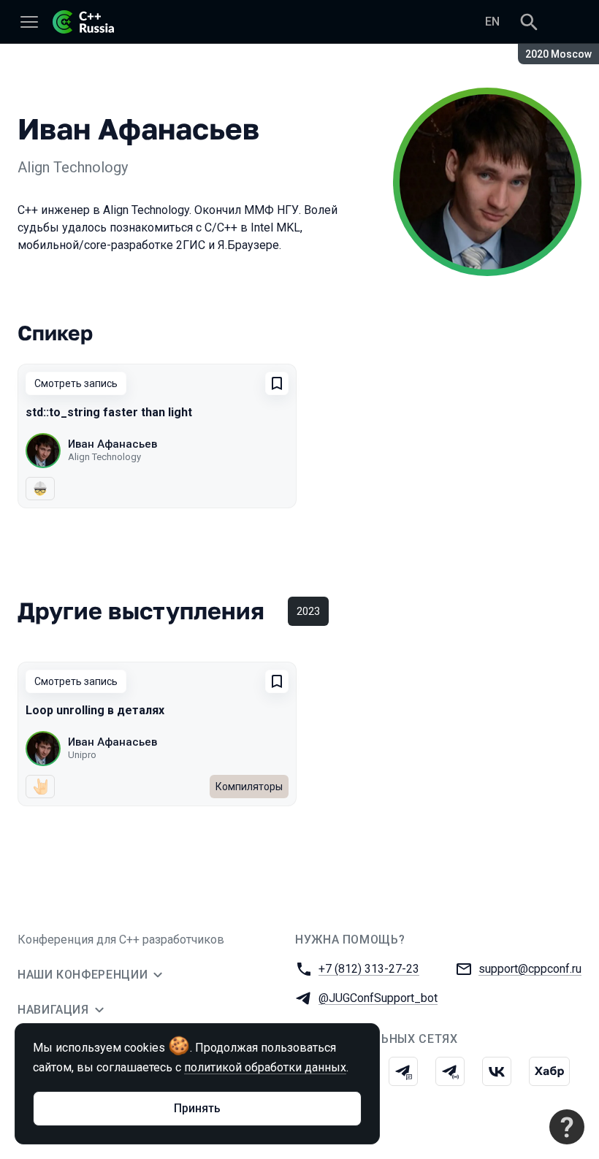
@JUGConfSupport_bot (378, 998)
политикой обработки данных (265, 1067)
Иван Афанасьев (112, 444)
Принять (197, 1108)
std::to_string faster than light (109, 412)
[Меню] (29, 22)
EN (492, 21)
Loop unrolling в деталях (95, 710)
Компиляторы (249, 786)
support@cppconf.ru (529, 969)
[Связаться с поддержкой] (566, 1126)
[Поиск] (528, 22)
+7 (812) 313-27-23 (368, 969)
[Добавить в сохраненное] (277, 383)
